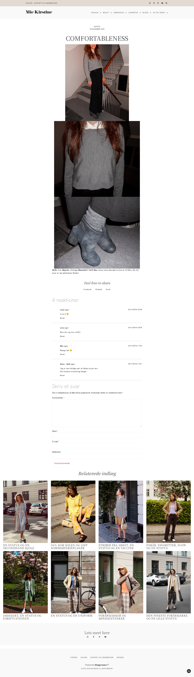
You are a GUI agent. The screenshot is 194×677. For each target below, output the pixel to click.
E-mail (55, 442)
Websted (56, 452)
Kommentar (58, 398)
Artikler (120, 657)
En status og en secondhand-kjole (18, 546)
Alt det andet (159, 12)
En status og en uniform (72, 615)
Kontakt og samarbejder (45, 3)
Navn (55, 431)
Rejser (145, 12)
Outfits (97, 26)
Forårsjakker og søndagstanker (112, 617)
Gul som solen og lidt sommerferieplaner (69, 546)
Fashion (94, 12)
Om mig (29, 3)
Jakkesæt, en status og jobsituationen (22, 617)
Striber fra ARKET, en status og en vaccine (116, 546)
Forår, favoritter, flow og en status (166, 546)
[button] (87, 289)
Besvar (62, 318)
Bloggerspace (101, 665)
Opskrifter (133, 12)
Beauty (106, 12)
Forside (73, 657)
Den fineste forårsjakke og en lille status (167, 617)
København (119, 12)
